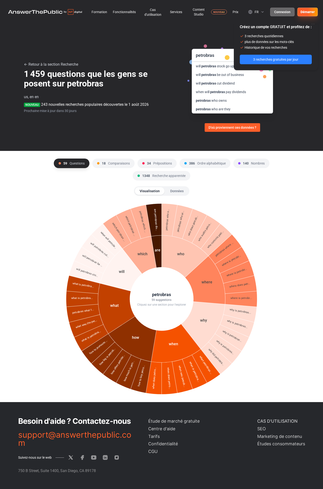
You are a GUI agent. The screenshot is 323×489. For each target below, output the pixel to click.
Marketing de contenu (279, 436)
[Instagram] (117, 457)
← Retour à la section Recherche (51, 64)
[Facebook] (82, 457)
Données (177, 191)
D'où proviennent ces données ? (232, 127)
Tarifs (154, 436)
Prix (235, 12)
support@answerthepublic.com (74, 439)
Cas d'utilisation (152, 12)
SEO (261, 428)
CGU (153, 451)
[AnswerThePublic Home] (45, 12)
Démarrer (308, 12)
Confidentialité (163, 443)
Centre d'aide (161, 428)
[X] (71, 457)
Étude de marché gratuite (174, 421)
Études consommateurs (281, 443)
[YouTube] (94, 457)
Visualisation (150, 191)
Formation (99, 12)
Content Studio (199, 12)
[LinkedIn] (105, 457)
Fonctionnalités (124, 12)
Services (176, 12)
